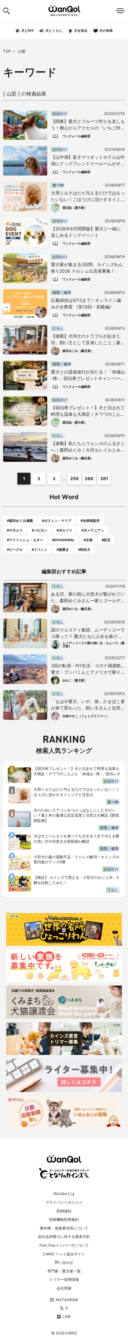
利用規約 (64, 1211)
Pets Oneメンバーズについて (64, 1245)
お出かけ (111, 781)
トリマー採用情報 (64, 1279)
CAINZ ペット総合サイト (64, 1254)
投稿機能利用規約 (64, 1219)
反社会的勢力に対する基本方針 (64, 1236)
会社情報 (64, 1288)
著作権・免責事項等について (64, 1228)
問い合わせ (64, 1262)
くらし (113, 890)
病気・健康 (109, 827)
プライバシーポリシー (64, 1202)
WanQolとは (64, 1193)
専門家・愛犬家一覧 (64, 1271)
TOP (7, 51)
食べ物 (113, 801)
